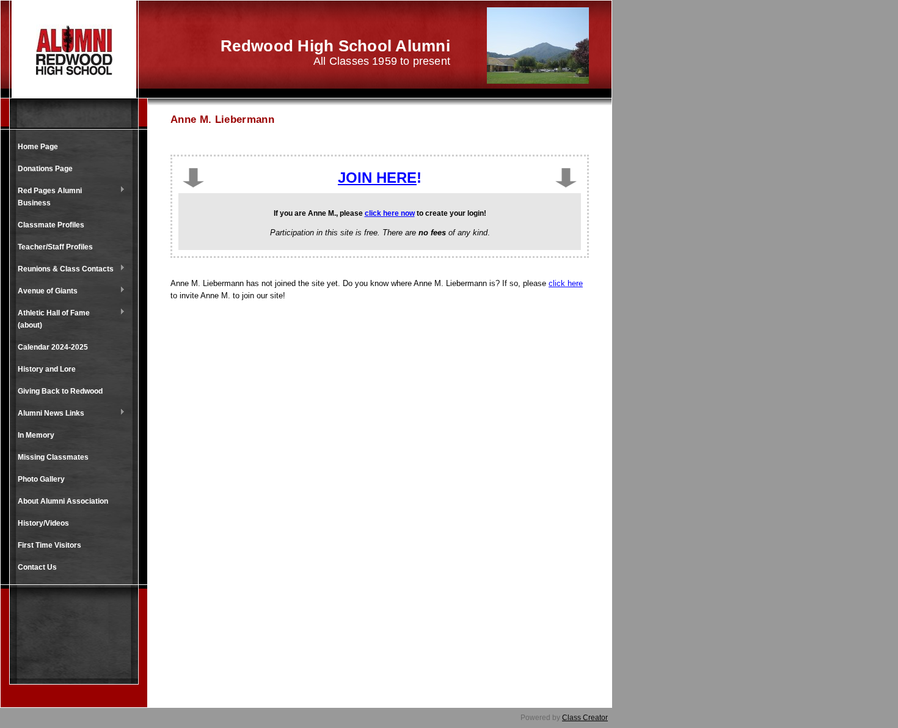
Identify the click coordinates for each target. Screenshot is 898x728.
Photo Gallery (41, 479)
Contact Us (37, 567)
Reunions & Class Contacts (63, 269)
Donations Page (45, 168)
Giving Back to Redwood (60, 391)
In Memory (36, 435)
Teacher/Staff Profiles (55, 247)
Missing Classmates (53, 457)
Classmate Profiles (51, 225)
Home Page (38, 146)
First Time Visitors (49, 545)
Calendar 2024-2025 (53, 347)
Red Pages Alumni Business (47, 196)
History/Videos (43, 523)
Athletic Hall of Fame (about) (51, 319)
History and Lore (47, 369)
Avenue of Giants (45, 291)
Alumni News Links (48, 414)
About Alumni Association (63, 501)
